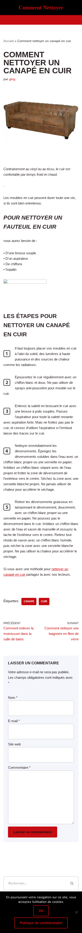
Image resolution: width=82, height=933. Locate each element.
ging (12, 79)
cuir (44, 601)
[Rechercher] (72, 883)
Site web (14, 744)
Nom (13, 698)
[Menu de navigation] (41, 20)
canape (29, 601)
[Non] (76, 912)
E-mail (14, 721)
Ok (41, 911)
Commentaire (19, 767)
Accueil (8, 41)
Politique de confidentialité (41, 923)
